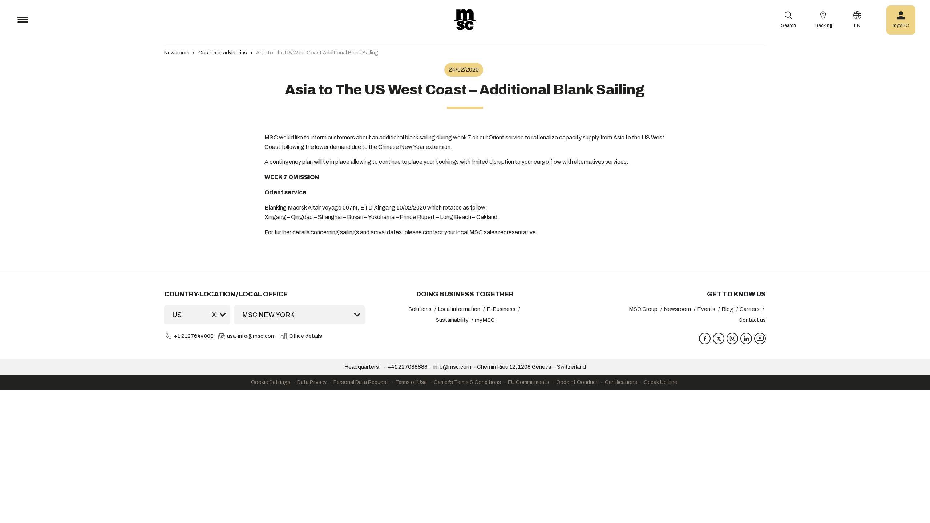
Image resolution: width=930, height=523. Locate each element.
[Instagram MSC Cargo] (732, 338)
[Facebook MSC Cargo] (705, 338)
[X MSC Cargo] (718, 338)
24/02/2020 (464, 69)
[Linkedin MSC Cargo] (746, 338)
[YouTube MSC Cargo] (760, 338)
